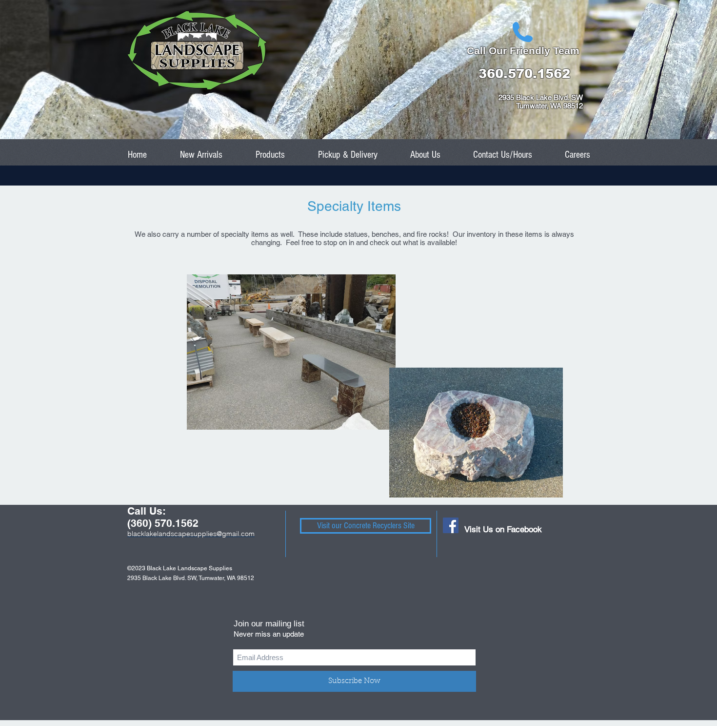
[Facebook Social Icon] (450, 525)
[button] (270, 155)
